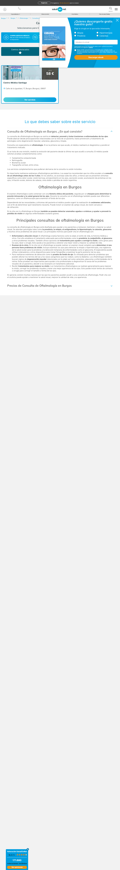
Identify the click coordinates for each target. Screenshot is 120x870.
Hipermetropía (105, 33)
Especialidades (15, 14)
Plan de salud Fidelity (104, 14)
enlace (91, 47)
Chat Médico (75, 14)
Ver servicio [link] (29, 100)
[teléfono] (20, 9)
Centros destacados (20, 49)
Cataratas (103, 36)
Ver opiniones (17, 867)
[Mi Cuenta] (5, 9)
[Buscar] (111, 9)
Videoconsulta (45, 14)
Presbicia (81, 36)
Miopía (80, 33)
